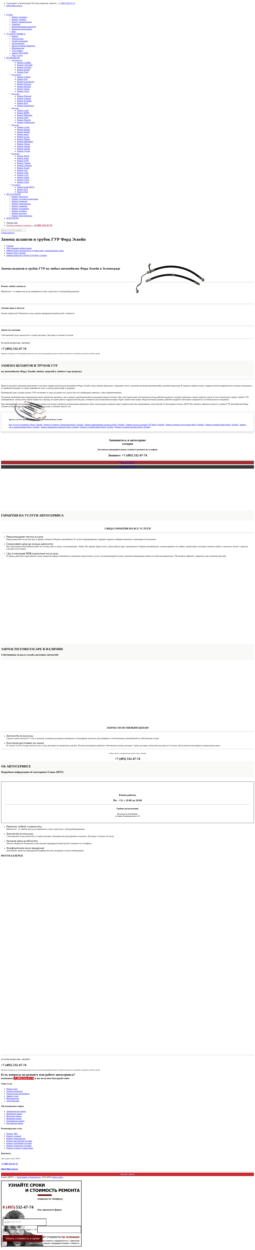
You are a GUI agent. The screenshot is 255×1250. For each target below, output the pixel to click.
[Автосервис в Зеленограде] (1, 10)
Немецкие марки (14, 1118)
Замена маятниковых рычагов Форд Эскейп (104, 425)
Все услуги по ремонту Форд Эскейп (25, 425)
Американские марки (16, 1111)
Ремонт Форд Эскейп (16, 253)
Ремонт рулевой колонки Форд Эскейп (132, 427)
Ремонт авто (12, 1089)
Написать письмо (127, 467)
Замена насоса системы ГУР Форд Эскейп (145, 425)
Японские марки (14, 1116)
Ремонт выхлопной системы (19, 1141)
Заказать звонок (127, 462)
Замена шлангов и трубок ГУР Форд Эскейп (26, 255)
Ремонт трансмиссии (15, 1138)
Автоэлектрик (12, 1101)
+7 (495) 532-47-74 (66, 3)
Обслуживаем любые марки (19, 248)
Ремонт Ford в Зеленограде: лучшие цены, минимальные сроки (35, 250)
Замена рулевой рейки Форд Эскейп (221, 425)
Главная (10, 246)
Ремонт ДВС (12, 1134)
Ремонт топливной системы (19, 1143)
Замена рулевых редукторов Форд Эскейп (185, 425)
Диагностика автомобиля (17, 1094)
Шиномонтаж (12, 1098)
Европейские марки (15, 1121)
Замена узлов (12, 1096)
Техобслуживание (14, 1091)
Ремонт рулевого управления (19, 1148)
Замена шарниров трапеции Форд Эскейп (60, 427)
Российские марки (14, 1123)
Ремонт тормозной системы (18, 1146)
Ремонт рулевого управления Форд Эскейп (63, 425)
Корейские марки (14, 1114)
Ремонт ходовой (13, 1136)
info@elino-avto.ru (14, 6)
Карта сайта (57, 1177)
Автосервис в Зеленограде (29, 1177)
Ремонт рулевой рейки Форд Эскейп (96, 427)
